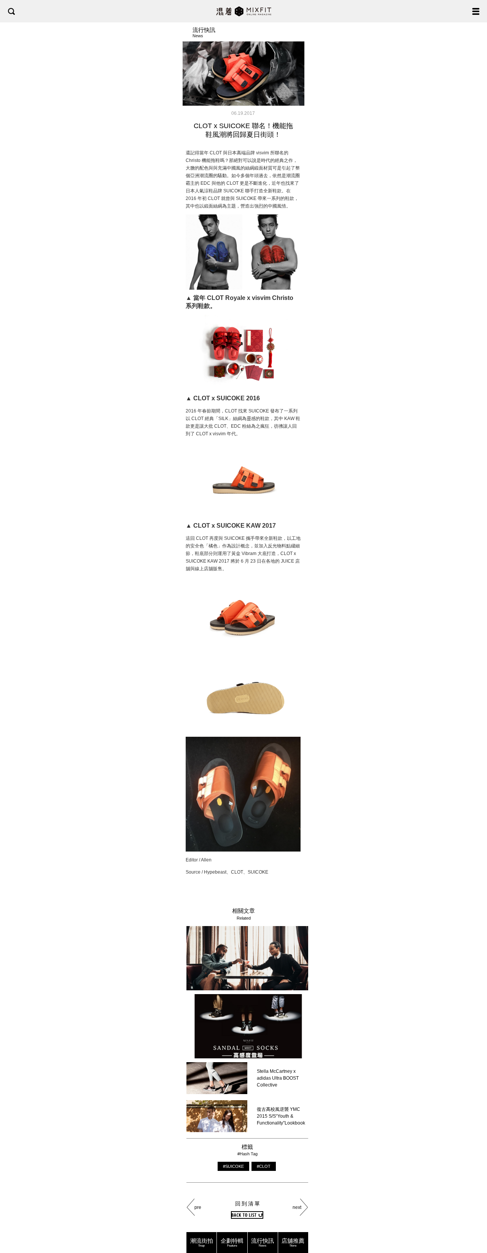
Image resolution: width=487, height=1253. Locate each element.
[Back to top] (473, 1223)
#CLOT (264, 1166)
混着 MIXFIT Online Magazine (243, 11)
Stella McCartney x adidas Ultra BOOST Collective (278, 1078)
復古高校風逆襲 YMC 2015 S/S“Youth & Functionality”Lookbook (281, 1116)
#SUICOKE (233, 1166)
